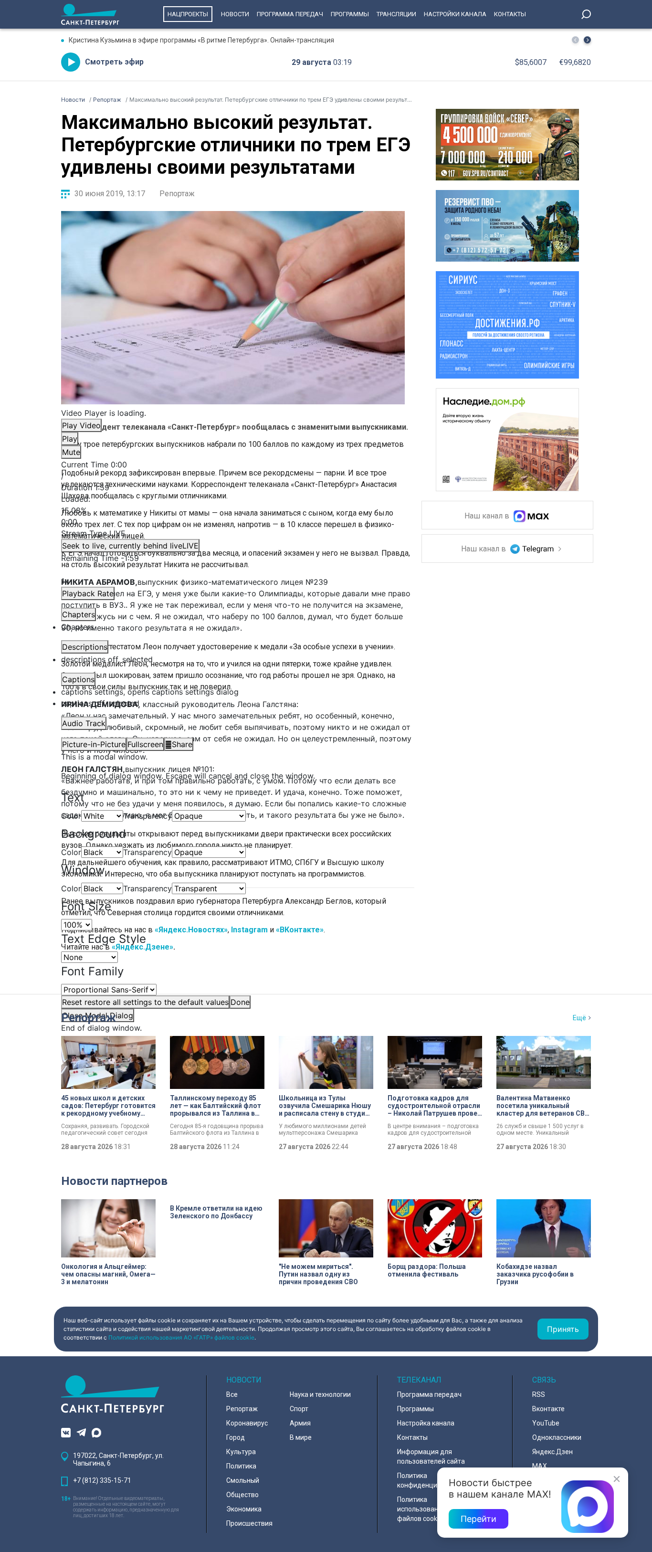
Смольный (242, 1480)
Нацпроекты (188, 14)
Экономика (244, 1509)
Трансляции (396, 14)
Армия (300, 1423)
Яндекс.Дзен (552, 1452)
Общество (242, 1495)
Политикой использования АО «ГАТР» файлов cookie (181, 1337)
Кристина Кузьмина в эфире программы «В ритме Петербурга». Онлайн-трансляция (201, 40)
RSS (538, 1394)
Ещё (579, 1018)
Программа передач (290, 14)
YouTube (545, 1423)
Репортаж (177, 193)
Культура (241, 1452)
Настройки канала (455, 14)
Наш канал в (487, 516)
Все (232, 1394)
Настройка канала (425, 1423)
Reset (145, 1002)
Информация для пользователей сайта (431, 1456)
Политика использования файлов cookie (421, 1509)
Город (235, 1437)
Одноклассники (556, 1437)
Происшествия (249, 1523)
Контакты (510, 14)
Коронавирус (247, 1423)
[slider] (233, 510)
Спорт (299, 1409)
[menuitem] (233, 691)
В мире (301, 1437)
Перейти (478, 1519)
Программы (350, 14)
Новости (235, 14)
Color (71, 816)
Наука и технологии (320, 1394)
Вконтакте (548, 1409)
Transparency (147, 816)
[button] (587, 39)
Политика (241, 1466)
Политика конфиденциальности (432, 1480)
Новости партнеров (114, 1181)
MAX (539, 1466)
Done (240, 1002)
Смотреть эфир (114, 61)
